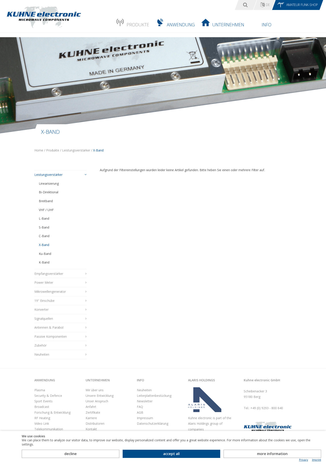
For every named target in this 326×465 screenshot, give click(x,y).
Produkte (138, 25)
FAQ (140, 407)
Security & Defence (48, 395)
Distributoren (95, 423)
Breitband (46, 201)
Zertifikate (93, 412)
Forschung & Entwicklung (52, 412)
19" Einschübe (44, 300)
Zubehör (40, 345)
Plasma (39, 390)
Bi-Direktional (48, 192)
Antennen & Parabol (48, 327)
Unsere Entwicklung (100, 395)
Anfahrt (91, 407)
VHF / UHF (46, 210)
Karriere (91, 418)
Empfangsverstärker (48, 273)
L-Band (44, 218)
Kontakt (91, 429)
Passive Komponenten (50, 336)
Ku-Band (45, 254)
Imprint (316, 460)
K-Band (44, 262)
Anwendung (181, 25)
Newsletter (145, 401)
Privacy (303, 460)
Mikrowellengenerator (50, 291)
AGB (140, 412)
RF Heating (42, 418)
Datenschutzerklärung (152, 423)
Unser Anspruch (97, 401)
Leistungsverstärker (48, 174)
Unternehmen (228, 25)
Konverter (41, 309)
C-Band (44, 236)
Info (266, 25)
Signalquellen (43, 318)
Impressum (145, 418)
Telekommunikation (48, 429)
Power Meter (43, 282)
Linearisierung (49, 183)
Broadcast (41, 407)
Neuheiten (41, 354)
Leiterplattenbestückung (154, 395)
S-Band (44, 227)
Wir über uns (95, 390)
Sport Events (43, 401)
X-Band (44, 245)
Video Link (41, 423)
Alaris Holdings (201, 380)
